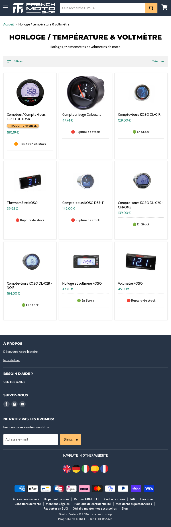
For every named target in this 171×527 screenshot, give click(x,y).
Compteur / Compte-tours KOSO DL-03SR (26, 117)
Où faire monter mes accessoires (95, 508)
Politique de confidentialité (92, 504)
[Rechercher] (151, 8)
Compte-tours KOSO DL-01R (139, 115)
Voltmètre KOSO (130, 283)
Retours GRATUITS (86, 499)
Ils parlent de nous (56, 499)
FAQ (132, 499)
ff (34, 8)
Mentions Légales (57, 504)
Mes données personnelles (134, 504)
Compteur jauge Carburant (81, 115)
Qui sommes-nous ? (26, 499)
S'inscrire (71, 439)
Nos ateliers (11, 360)
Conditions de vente (27, 504)
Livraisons (146, 499)
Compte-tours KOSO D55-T (83, 203)
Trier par (158, 61)
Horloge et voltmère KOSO (82, 283)
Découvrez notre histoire (20, 352)
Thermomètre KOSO (22, 203)
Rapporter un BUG (55, 508)
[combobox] (102, 8)
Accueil (8, 24)
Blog (125, 508)
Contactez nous (114, 499)
